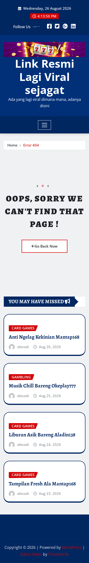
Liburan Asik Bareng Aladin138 (42, 434)
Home (12, 145)
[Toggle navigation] (44, 125)
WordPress (72, 547)
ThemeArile (58, 554)
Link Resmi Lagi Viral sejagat (44, 76)
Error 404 (31, 145)
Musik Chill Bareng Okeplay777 (42, 385)
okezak (23, 346)
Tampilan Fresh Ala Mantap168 (42, 483)
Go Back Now (46, 246)
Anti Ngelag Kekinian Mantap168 (44, 337)
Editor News (31, 554)
